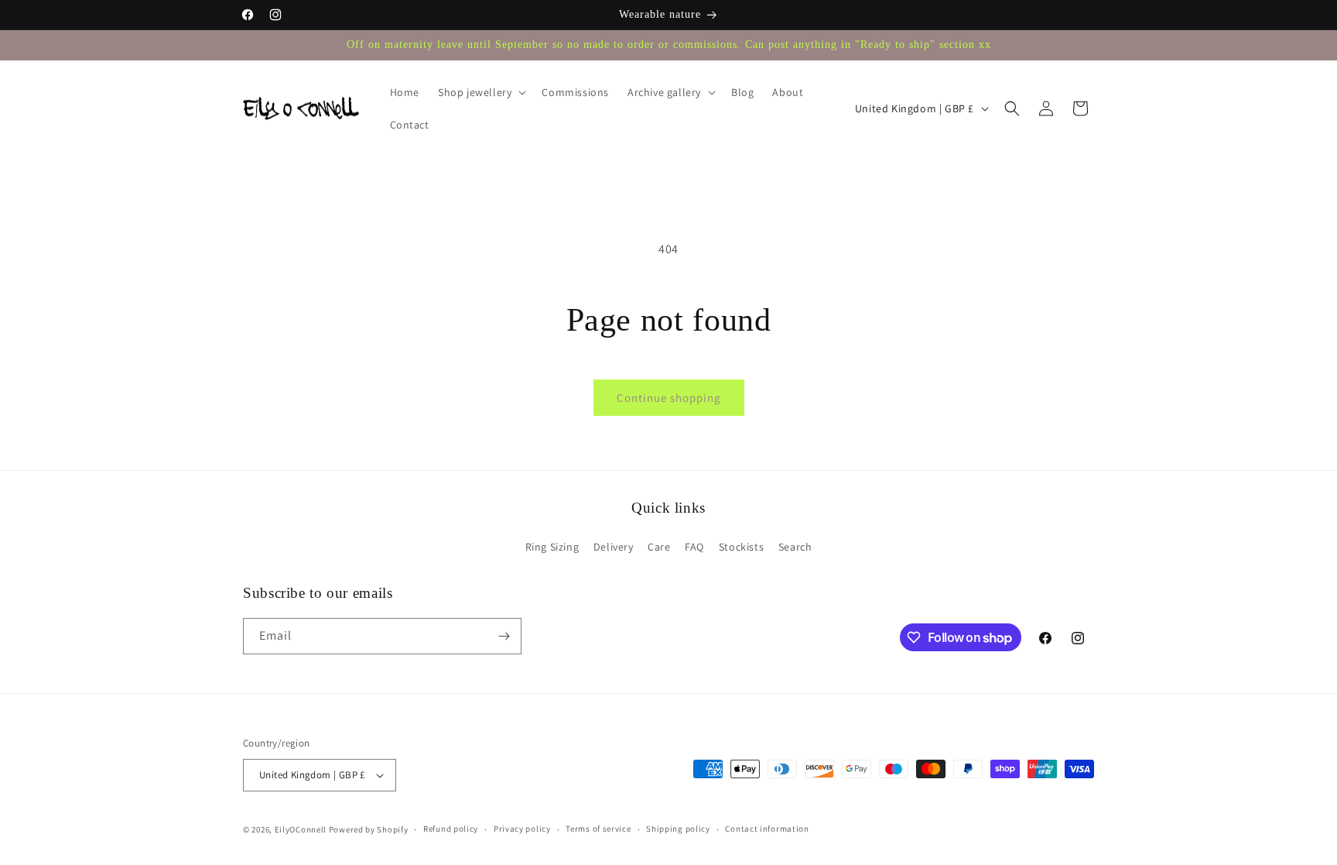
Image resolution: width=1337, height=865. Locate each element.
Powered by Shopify (369, 829)
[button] (480, 92)
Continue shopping (669, 397)
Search (795, 547)
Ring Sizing (552, 547)
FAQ (694, 547)
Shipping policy (678, 828)
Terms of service (598, 828)
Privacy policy (522, 828)
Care (659, 547)
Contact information (767, 828)
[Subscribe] (504, 636)
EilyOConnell (301, 829)
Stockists (741, 547)
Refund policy (450, 828)
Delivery (613, 547)
